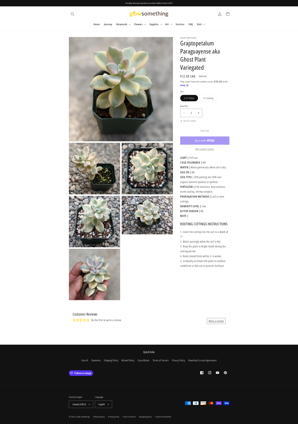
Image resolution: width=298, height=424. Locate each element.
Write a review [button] (216, 321)
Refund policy (99, 416)
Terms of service (129, 416)
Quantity (184, 106)
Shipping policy (145, 416)
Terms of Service (161, 360)
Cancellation (143, 360)
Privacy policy (113, 416)
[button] (73, 14)
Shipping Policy (111, 360)
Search (84, 360)
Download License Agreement (202, 360)
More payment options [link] (204, 149)
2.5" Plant (191, 98)
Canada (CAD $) (79, 404)
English (102, 404)
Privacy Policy (178, 360)
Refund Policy (128, 360)
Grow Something (83, 416)
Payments (96, 360)
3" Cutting (210, 98)
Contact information (163, 416)
